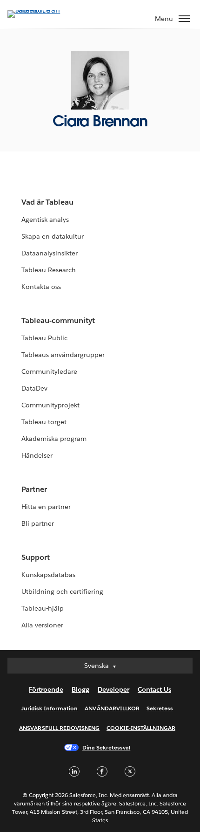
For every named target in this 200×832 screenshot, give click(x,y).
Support (35, 557)
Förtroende (46, 689)
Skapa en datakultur (52, 236)
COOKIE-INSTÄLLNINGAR (141, 728)
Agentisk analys (45, 219)
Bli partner (37, 523)
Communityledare (49, 371)
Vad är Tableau (47, 202)
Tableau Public (44, 338)
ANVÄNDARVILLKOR (112, 708)
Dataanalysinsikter (49, 253)
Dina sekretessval (106, 747)
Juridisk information (49, 708)
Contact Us (154, 689)
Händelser (37, 455)
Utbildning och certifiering (62, 591)
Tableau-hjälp (42, 608)
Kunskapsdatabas (48, 575)
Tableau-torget (44, 422)
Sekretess (160, 708)
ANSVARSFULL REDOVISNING (59, 728)
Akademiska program (54, 438)
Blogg (80, 689)
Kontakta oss (41, 286)
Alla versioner (42, 625)
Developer (113, 689)
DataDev (34, 388)
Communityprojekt (50, 405)
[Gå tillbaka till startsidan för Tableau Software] (40, 10)
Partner (34, 489)
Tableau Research (48, 270)
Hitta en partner (46, 506)
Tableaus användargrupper (63, 355)
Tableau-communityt (58, 320)
